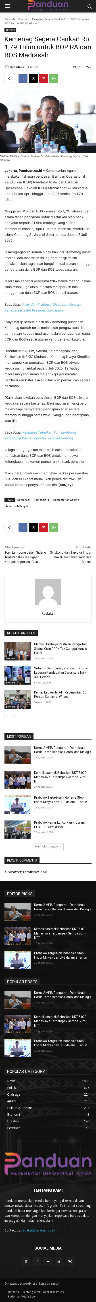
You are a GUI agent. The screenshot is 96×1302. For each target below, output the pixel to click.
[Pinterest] (43, 78)
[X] (33, 78)
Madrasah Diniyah (17, 506)
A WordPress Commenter (21, 872)
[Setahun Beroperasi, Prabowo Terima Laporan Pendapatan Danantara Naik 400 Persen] (17, 675)
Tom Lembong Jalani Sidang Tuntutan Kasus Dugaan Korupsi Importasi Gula (25, 557)
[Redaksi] (7, 67)
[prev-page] (7, 716)
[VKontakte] (70, 1261)
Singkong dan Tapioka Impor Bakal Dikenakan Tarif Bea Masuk (71, 557)
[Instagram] (59, 1261)
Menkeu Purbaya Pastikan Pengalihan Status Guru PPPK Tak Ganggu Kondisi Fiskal (61, 648)
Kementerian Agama (66, 499)
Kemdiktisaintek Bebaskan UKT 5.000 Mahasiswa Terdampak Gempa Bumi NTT (60, 777)
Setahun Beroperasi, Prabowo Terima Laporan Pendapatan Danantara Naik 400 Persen (60, 673)
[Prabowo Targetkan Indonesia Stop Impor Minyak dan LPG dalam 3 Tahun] (17, 804)
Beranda (9, 19)
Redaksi (19, 67)
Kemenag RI (41, 499)
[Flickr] (48, 1261)
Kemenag (23, 499)
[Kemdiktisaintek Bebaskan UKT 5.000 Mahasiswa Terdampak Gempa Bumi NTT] (17, 780)
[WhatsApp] (53, 78)
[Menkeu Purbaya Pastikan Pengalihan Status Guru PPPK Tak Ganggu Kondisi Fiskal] (17, 651)
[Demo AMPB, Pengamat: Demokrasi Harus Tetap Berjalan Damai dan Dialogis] (17, 755)
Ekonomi (23, 19)
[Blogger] (26, 1261)
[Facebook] (23, 78)
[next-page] (14, 716)
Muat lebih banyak (46, 846)
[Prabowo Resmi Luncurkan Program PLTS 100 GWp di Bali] (17, 829)
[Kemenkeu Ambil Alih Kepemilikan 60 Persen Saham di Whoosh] (17, 699)
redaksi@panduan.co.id (38, 1230)
